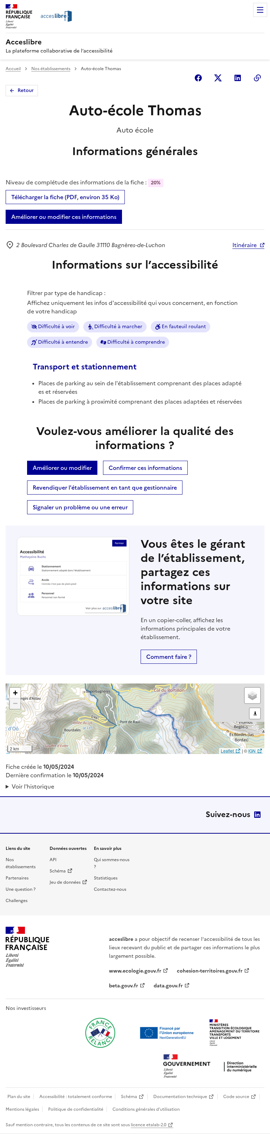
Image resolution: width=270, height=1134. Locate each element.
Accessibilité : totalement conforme (75, 1096)
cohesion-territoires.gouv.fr (210, 971)
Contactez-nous (110, 889)
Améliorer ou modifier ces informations (63, 217)
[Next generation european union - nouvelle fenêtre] (168, 1033)
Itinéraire (244, 245)
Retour (26, 90)
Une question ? (21, 889)
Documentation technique (180, 1096)
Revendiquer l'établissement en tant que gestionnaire (105, 487)
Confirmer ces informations (145, 468)
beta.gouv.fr (123, 985)
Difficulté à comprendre (136, 342)
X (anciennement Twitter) (218, 78)
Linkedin (238, 78)
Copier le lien (257, 78)
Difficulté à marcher (118, 326)
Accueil (13, 69)
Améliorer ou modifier (62, 468)
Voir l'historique (33, 786)
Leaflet (227, 751)
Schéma (58, 871)
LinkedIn (257, 815)
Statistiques (105, 878)
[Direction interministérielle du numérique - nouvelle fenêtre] (211, 1067)
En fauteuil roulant (184, 326)
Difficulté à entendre (63, 342)
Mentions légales (22, 1109)
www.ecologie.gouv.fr (135, 971)
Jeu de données (65, 882)
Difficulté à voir (56, 326)
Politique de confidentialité (75, 1109)
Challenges (16, 900)
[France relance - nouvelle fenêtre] (100, 1033)
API (53, 860)
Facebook (198, 78)
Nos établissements (50, 69)
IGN (252, 751)
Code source (236, 1096)
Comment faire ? (168, 656)
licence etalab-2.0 (148, 1125)
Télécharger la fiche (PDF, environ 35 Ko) (65, 197)
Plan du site (18, 1096)
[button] (15, 693)
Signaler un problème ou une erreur (80, 507)
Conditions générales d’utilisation (146, 1109)
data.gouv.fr (168, 985)
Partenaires (17, 878)
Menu (260, 10)
